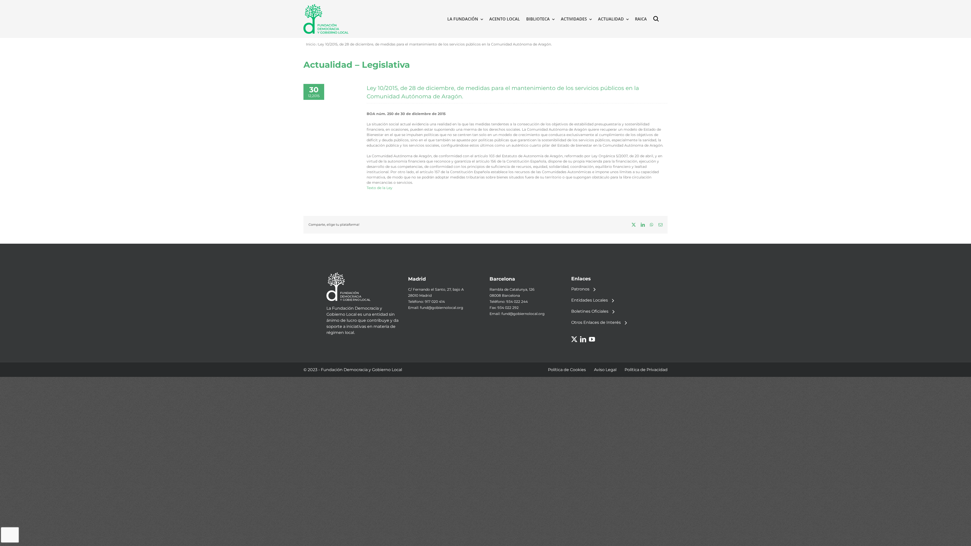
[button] (657, 19)
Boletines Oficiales (589, 311)
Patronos (580, 289)
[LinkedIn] (583, 339)
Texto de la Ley (379, 188)
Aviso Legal (605, 369)
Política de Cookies (567, 369)
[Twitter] (574, 339)
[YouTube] (592, 339)
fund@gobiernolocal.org (441, 307)
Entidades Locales (589, 300)
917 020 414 (435, 301)
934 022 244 (517, 301)
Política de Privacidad (646, 369)
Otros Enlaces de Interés (596, 322)
